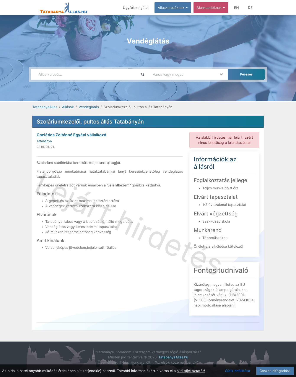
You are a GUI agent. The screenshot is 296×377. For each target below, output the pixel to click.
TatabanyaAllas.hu (173, 357)
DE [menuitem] (250, 7)
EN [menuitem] (236, 7)
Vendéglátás (89, 107)
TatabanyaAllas (44, 107)
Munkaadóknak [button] (210, 7)
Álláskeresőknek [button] (171, 7)
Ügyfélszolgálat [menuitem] (136, 7)
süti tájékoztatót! (191, 371)
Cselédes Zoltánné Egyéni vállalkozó (71, 135)
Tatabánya (44, 141)
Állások (68, 107)
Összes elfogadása (275, 371)
